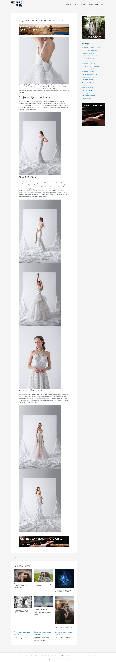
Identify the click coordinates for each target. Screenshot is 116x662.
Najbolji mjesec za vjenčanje (89, 50)
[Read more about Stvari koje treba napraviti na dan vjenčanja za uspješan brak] (43, 601)
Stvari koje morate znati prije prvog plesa (64, 638)
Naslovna (68, 4)
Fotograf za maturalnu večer (89, 55)
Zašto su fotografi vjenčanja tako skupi (21, 638)
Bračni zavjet (85, 93)
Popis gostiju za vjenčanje (89, 77)
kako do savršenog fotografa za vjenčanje (63, 626)
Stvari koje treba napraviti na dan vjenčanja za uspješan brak (42, 611)
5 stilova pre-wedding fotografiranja (42, 584)
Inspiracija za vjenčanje (88, 87)
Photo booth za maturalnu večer (91, 66)
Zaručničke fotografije (88, 82)
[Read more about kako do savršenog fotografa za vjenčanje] (64, 609)
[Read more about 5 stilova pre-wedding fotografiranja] (43, 575)
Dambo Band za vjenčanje (89, 69)
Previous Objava (16, 557)
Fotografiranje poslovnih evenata (91, 47)
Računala (90, 4)
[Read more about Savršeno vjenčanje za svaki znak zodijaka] (64, 578)
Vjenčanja (82, 4)
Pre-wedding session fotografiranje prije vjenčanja (21, 585)
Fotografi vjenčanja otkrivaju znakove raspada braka (41, 638)
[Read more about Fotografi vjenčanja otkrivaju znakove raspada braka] (43, 633)
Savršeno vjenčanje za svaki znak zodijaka (63, 591)
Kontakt (102, 4)
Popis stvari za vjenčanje (88, 53)
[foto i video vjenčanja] (44, 29)
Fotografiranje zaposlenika (89, 63)
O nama (75, 4)
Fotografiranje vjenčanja (88, 71)
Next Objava (73, 557)
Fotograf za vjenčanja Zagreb (90, 74)
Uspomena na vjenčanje (88, 95)
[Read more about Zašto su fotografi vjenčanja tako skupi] (23, 633)
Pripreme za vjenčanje (88, 79)
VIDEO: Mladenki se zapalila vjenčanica (21, 611)
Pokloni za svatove (87, 90)
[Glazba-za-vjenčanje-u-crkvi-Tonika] (44, 541)
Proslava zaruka (86, 98)
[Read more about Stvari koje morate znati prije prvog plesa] (64, 633)
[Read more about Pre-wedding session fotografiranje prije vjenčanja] (23, 575)
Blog (96, 4)
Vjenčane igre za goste (88, 85)
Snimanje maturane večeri (89, 58)
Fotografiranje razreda (88, 61)
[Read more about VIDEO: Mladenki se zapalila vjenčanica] (23, 602)
